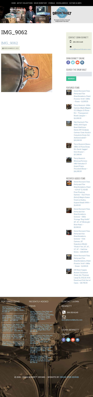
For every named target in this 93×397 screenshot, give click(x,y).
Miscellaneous (62, 3)
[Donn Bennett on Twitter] (73, 64)
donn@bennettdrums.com (80, 49)
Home (14, 3)
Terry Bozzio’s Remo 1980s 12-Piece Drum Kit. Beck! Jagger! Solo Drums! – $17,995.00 (82, 149)
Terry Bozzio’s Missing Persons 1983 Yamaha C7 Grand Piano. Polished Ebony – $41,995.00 (13, 343)
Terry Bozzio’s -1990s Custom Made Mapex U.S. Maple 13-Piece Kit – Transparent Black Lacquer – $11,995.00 (13, 318)
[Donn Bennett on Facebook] (68, 64)
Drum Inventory (40, 3)
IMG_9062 (9, 42)
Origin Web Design (69, 377)
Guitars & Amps (75, 3)
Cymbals (51, 3)
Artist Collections (25, 3)
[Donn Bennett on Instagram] (82, 64)
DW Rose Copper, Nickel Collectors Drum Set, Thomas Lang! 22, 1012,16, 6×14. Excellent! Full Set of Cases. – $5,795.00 (41, 359)
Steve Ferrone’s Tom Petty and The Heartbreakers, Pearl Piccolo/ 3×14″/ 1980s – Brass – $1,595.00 (82, 96)
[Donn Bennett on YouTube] (78, 64)
